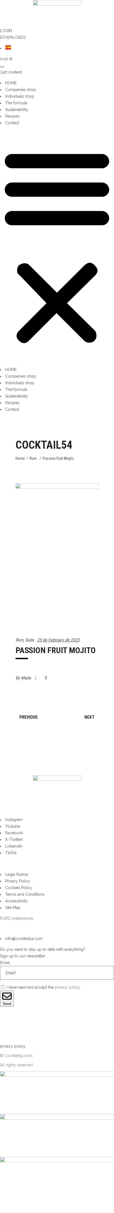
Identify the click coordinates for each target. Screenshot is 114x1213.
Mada (26, 677)
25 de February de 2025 (58, 640)
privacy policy (67, 987)
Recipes (12, 116)
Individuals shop (19, 96)
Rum (33, 458)
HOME (11, 83)
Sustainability (16, 109)
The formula (16, 103)
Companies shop (20, 89)
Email (5, 962)
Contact (12, 123)
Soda (29, 640)
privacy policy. (13, 1046)
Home (20, 458)
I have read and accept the (43, 987)
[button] (57, 246)
